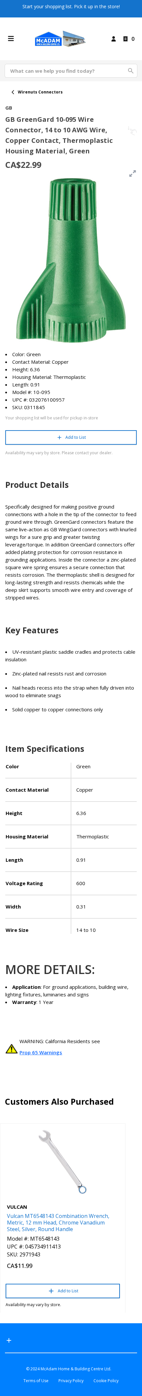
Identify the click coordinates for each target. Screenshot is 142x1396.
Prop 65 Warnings (40, 1052)
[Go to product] (63, 1162)
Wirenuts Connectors (40, 92)
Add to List (75, 437)
